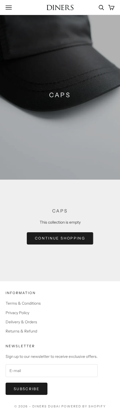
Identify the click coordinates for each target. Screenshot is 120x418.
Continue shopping (60, 238)
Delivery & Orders (21, 321)
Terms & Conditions (23, 303)
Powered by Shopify (83, 406)
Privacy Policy (17, 312)
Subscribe (26, 389)
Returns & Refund (21, 331)
